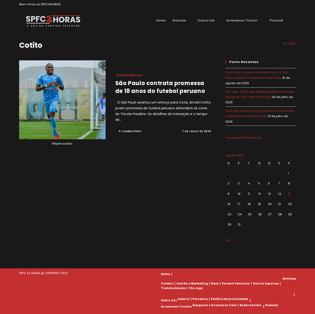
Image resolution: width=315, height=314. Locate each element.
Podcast (271, 305)
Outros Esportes (266, 283)
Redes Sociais (250, 305)
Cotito (291, 43)
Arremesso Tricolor (176, 306)
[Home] (281, 43)
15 (289, 194)
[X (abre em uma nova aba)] (278, 4)
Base (215, 283)
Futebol (167, 283)
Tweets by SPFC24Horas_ (244, 138)
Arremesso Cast (223, 305)
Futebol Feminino (236, 283)
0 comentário (130, 131)
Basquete (200, 305)
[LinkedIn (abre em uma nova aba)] (294, 4)
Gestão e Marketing (192, 283)
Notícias (289, 279)
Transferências (129, 75)
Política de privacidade (229, 299)
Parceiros (200, 299)
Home (165, 274)
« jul (228, 240)
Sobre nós (169, 300)
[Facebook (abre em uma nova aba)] (284, 4)
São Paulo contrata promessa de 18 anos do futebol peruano (160, 87)
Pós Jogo (196, 288)
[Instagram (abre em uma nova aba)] (289, 4)
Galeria (183, 299)
